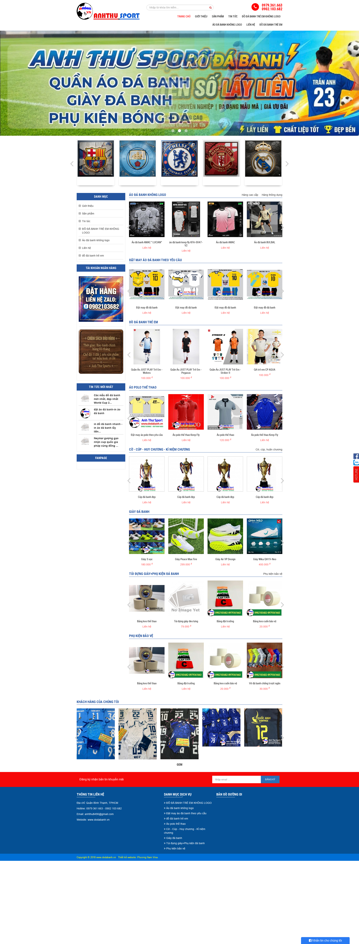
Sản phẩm (218, 16)
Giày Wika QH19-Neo (264, 559)
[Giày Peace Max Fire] (186, 536)
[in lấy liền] (179, 83)
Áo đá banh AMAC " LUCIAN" (147, 242)
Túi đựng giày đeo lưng (186, 621)
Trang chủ (184, 16)
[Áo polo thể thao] (225, 412)
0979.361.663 (272, 5)
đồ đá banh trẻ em (271, 24)
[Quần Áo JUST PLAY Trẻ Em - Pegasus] (186, 346)
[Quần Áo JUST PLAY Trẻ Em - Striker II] (225, 346)
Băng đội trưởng (225, 621)
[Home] (108, 11)
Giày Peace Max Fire (186, 559)
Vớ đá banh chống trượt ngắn (264, 683)
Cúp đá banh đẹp (147, 497)
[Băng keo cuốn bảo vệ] (264, 598)
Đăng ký (270, 779)
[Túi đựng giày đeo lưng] (186, 598)
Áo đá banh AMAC (225, 242)
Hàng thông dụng (272, 194)
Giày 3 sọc (147, 559)
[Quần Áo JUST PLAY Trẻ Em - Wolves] (147, 346)
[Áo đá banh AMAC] (147, 219)
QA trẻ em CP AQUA (264, 369)
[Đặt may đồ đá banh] (147, 284)
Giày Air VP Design (225, 559)
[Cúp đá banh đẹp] (147, 474)
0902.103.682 (272, 9)
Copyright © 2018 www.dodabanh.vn (96, 857)
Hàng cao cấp (250, 194)
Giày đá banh (139, 511)
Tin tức (232, 16)
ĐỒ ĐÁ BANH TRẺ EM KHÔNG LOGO (261, 16)
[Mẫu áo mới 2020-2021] (263, 158)
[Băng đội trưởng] (225, 598)
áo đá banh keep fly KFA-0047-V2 (186, 244)
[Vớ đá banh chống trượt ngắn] (264, 660)
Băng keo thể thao (147, 621)
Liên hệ (250, 24)
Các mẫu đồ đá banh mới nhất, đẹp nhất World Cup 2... (107, 399)
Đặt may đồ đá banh (146, 307)
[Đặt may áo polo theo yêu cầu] (147, 412)
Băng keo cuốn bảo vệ (264, 621)
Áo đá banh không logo (227, 24)
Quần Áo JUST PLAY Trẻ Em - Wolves (146, 371)
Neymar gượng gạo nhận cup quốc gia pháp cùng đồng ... (106, 442)
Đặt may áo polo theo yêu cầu (147, 435)
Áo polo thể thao (143, 387)
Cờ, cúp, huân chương (269, 449)
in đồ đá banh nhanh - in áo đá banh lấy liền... (108, 428)
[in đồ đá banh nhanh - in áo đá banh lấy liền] (85, 426)
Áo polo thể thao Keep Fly (186, 435)
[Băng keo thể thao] (147, 598)
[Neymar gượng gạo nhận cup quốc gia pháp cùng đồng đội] (85, 441)
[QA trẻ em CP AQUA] (264, 346)
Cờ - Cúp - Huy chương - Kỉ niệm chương (159, 449)
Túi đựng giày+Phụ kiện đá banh (154, 574)
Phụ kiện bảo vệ (272, 573)
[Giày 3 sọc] (147, 536)
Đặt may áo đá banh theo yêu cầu (155, 260)
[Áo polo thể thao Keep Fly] (186, 412)
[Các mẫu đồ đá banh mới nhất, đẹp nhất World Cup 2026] (85, 398)
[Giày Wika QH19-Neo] (264, 536)
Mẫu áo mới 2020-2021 (263, 180)
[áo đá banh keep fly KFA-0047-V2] (186, 219)
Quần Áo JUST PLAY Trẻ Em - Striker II (225, 371)
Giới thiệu (201, 16)
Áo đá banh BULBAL (264, 242)
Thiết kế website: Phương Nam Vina (138, 857)
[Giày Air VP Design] (225, 536)
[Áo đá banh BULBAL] (264, 219)
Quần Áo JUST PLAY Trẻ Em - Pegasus (186, 371)
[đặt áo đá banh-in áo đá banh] (85, 413)
